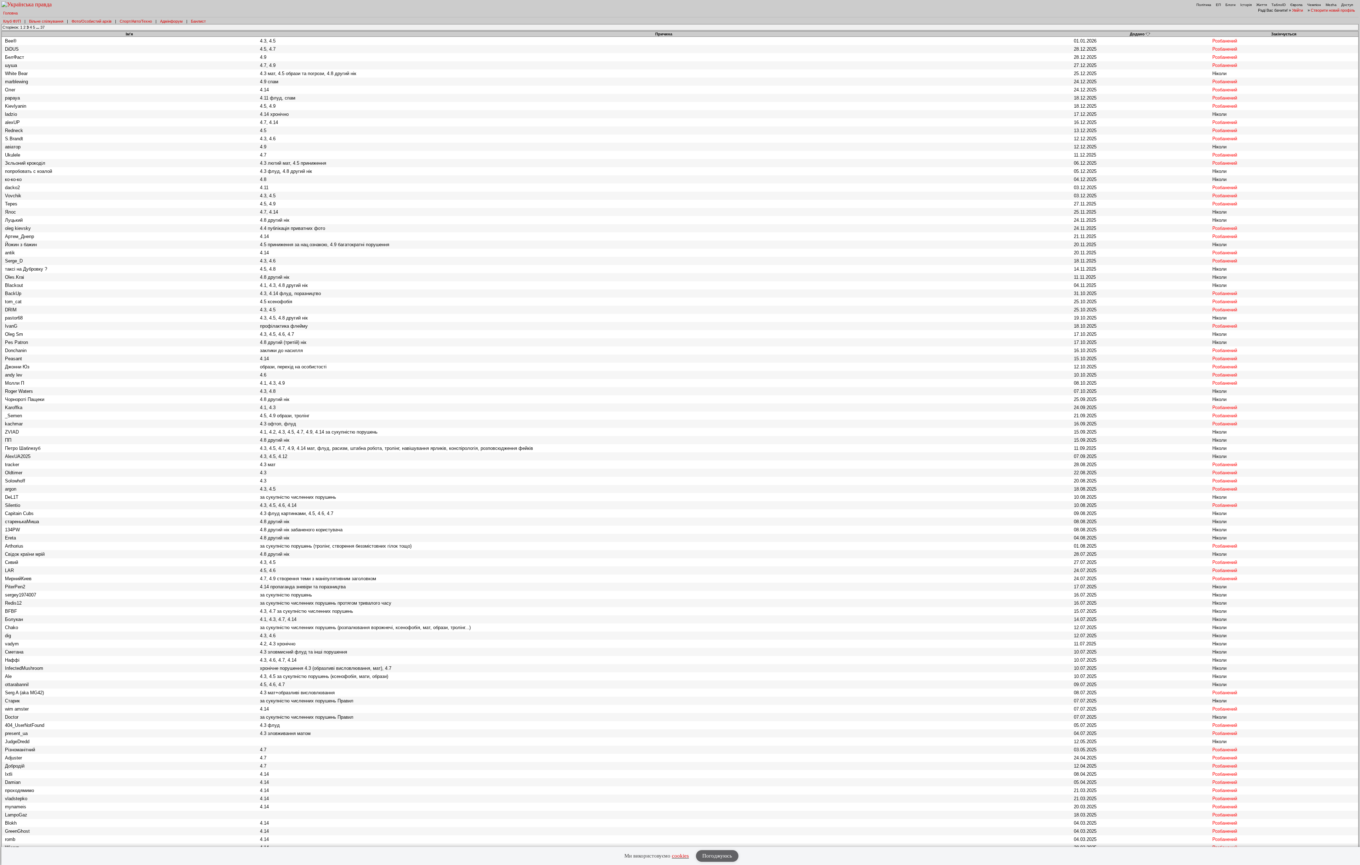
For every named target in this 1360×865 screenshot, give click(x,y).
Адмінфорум (171, 21)
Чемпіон (1314, 5)
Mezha (1331, 5)
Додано (1137, 34)
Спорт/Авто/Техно (136, 21)
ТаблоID (1278, 5)
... (38, 27)
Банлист (198, 21)
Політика (1203, 5)
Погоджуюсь (717, 856)
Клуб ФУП (12, 21)
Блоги (1230, 5)
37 (42, 27)
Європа (1296, 5)
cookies (680, 856)
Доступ (1347, 5)
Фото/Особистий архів (92, 21)
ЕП (1218, 5)
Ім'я (129, 34)
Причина (663, 34)
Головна (10, 13)
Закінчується (1283, 34)
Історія (1246, 5)
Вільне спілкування (46, 21)
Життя (1261, 5)
